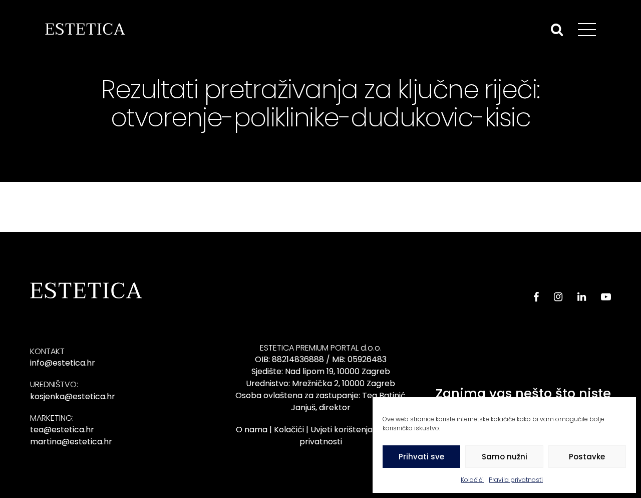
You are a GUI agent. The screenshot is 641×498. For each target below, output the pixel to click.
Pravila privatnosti (516, 479)
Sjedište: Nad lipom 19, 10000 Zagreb (320, 371)
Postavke (587, 456)
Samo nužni (504, 456)
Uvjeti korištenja (341, 429)
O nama (251, 429)
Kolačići (472, 479)
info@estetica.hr (62, 363)
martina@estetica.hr (71, 441)
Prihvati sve (421, 456)
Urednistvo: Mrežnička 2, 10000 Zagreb (320, 383)
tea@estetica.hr (62, 429)
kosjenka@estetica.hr (72, 396)
